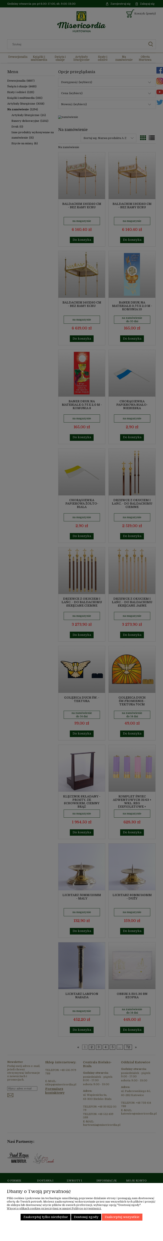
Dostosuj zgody (86, 1217)
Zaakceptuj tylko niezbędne (45, 1217)
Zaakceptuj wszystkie (122, 1217)
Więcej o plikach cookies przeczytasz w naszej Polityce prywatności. (54, 1208)
